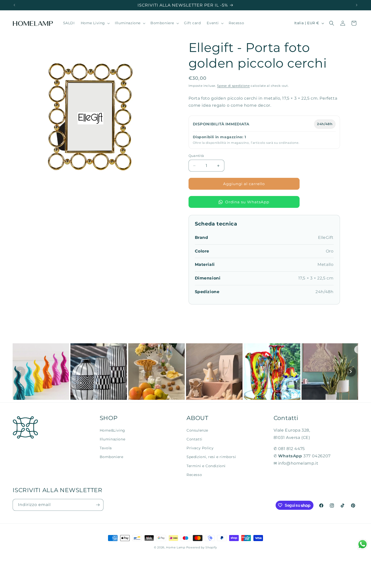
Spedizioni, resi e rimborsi (211, 457)
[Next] (351, 372)
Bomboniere (111, 457)
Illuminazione (112, 439)
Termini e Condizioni (206, 466)
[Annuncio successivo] (356, 5)
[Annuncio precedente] (14, 5)
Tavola (106, 448)
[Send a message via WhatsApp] (362, 544)
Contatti (194, 439)
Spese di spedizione (233, 86)
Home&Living (112, 430)
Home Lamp (175, 547)
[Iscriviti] (97, 505)
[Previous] (20, 372)
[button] (95, 23)
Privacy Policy (200, 448)
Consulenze (197, 430)
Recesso (194, 474)
